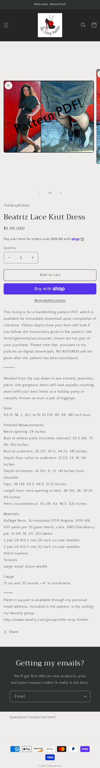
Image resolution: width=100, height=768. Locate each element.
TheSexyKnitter (54, 766)
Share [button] (13, 632)
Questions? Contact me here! (33, 717)
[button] (6, 25)
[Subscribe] (84, 696)
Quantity (10, 248)
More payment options (50, 300)
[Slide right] (60, 193)
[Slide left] (39, 193)
